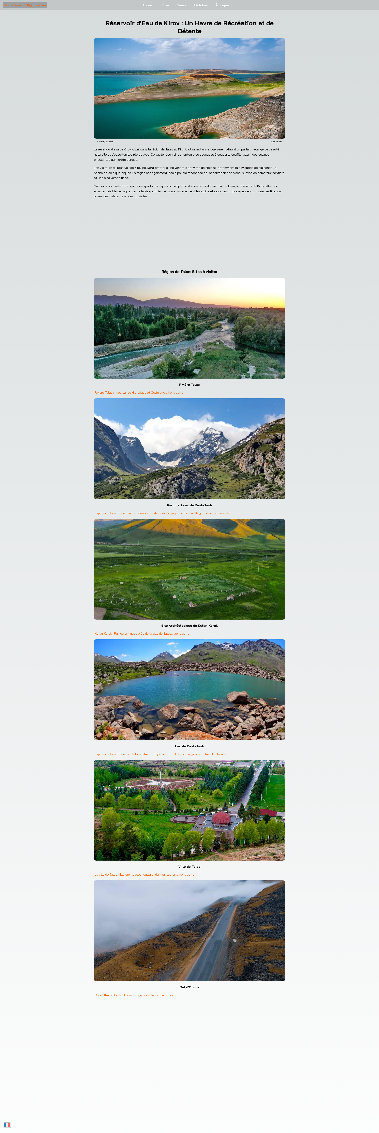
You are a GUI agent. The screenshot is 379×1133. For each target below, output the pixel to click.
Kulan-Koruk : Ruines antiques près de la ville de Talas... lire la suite (142, 633)
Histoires (201, 5)
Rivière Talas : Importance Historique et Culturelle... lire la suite (139, 392)
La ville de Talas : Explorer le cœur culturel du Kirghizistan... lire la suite (144, 874)
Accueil (148, 5)
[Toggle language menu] (7, 1125)
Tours (181, 5)
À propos (223, 5)
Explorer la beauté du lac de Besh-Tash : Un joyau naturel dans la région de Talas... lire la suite (161, 754)
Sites (165, 5)
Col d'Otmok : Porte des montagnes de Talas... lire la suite (135, 995)
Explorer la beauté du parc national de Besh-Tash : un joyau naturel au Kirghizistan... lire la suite (162, 513)
